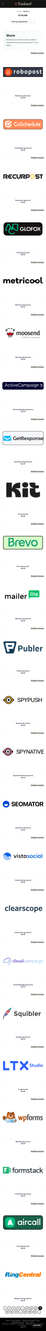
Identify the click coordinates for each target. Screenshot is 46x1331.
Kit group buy (23, 514)
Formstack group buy (23, 1194)
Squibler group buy (23, 1037)
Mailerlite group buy (23, 619)
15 (7, 1312)
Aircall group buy (23, 1246)
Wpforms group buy (23, 1142)
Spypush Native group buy (23, 776)
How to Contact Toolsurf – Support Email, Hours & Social (23, 1324)
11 (27, 1308)
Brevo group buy (23, 566)
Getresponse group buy (23, 462)
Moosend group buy (23, 357)
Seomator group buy (23, 828)
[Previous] (5, 1308)
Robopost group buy (23, 96)
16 (12, 1312)
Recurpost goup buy (23, 200)
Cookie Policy (18, 1322)
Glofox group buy (23, 253)
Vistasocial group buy (23, 880)
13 (36, 1308)
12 (31, 1308)
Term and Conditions (31, 1321)
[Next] (39, 1312)
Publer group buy (23, 671)
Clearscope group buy (23, 932)
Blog (32, 1322)
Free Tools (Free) (13, 1321)
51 (34, 1312)
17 (16, 1312)
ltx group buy (23, 1089)
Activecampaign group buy (23, 409)
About (23, 1327)
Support (37, 1325)
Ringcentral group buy (23, 1298)
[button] (3, 4)
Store (19, 11)
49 (25, 1312)
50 (30, 1312)
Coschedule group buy (23, 148)
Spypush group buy (23, 723)
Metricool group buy (23, 305)
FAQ (26, 1322)
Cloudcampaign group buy (23, 985)
